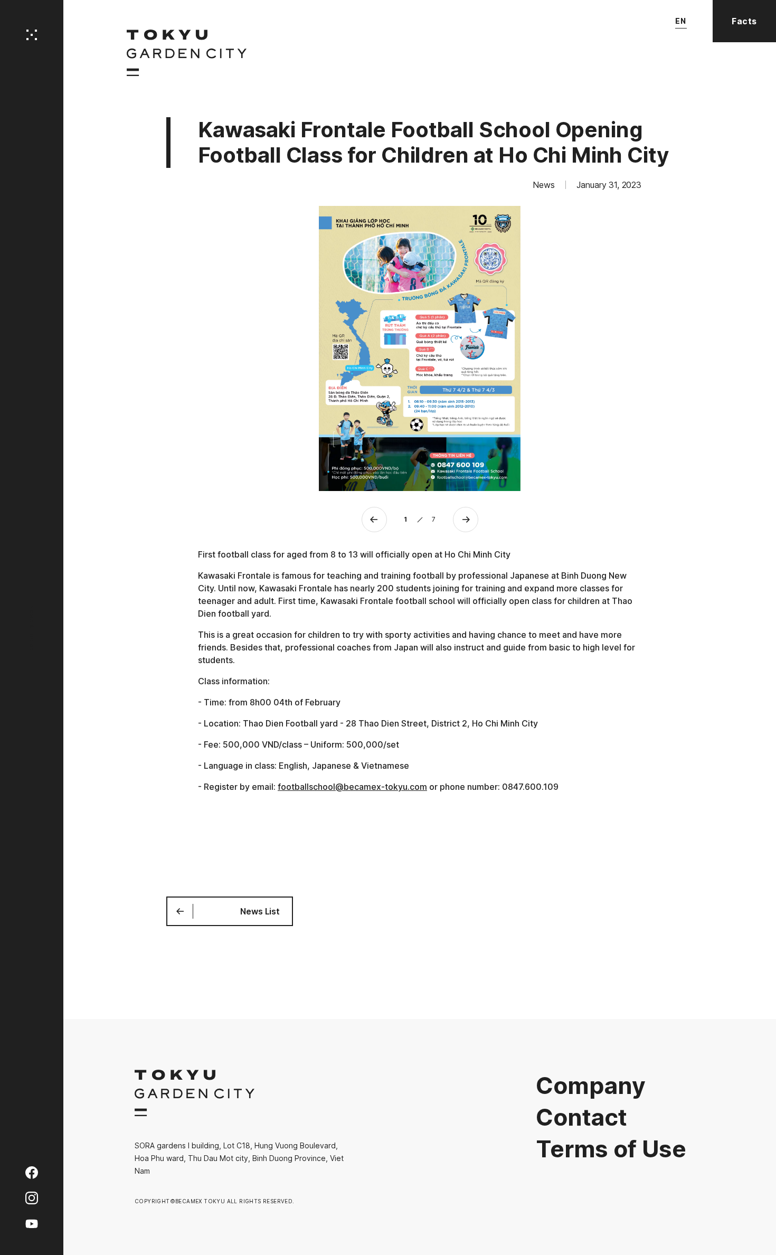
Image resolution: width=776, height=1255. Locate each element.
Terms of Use (611, 1149)
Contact (581, 1117)
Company (591, 1085)
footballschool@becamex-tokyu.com (352, 786)
